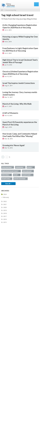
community (20, 167)
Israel (17, 175)
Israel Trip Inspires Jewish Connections (18, 83)
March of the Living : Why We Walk (17, 104)
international (28, 171)
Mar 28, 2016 (9, 139)
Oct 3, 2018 (8, 53)
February (6, 197)
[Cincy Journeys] (8, 5)
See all (7, 184)
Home (2, 10)
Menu (36, 4)
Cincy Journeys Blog (10, 10)
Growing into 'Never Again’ (13, 145)
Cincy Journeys (7, 167)
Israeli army (7, 179)
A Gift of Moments (10, 113)
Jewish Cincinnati (20, 179)
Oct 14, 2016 (8, 115)
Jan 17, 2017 (8, 106)
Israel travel (27, 175)
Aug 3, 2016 (8, 127)
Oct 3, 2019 (8, 30)
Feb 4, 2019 (8, 42)
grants (30, 167)
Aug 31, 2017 (9, 85)
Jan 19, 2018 (8, 65)
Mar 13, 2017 (9, 97)
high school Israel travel (11, 171)
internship (6, 175)
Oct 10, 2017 (8, 76)
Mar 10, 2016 (9, 148)
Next (9, 157)
